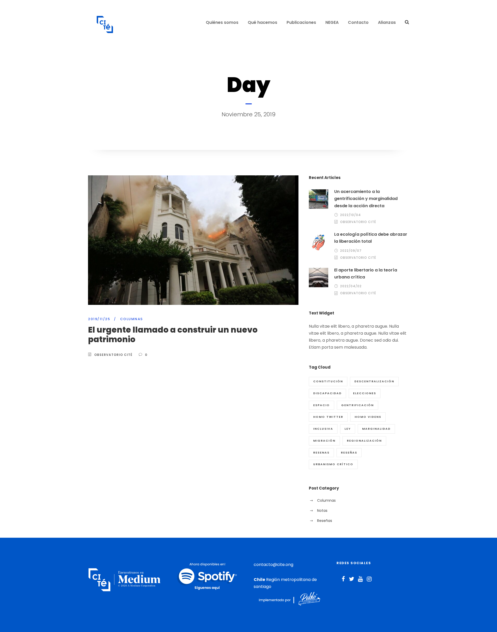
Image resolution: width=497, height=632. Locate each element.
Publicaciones (301, 22)
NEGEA (332, 22)
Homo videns (368, 417)
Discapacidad (327, 393)
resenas (321, 452)
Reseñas (349, 452)
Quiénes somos (222, 22)
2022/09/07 (351, 250)
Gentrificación (357, 405)
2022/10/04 (350, 215)
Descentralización (374, 381)
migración (324, 441)
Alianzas (387, 22)
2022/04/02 (351, 286)
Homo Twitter (328, 417)
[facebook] (343, 579)
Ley (348, 429)
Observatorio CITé (113, 355)
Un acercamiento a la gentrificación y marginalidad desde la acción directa (366, 199)
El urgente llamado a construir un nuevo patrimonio (173, 334)
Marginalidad (376, 429)
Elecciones (364, 393)
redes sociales (354, 563)
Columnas (131, 319)
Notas (322, 510)
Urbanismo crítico (333, 464)
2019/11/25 (99, 319)
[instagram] (369, 579)
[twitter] (351, 579)
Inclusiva (323, 429)
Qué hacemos (262, 22)
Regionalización (364, 441)
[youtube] (360, 579)
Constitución (328, 381)
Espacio (321, 405)
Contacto (358, 22)
